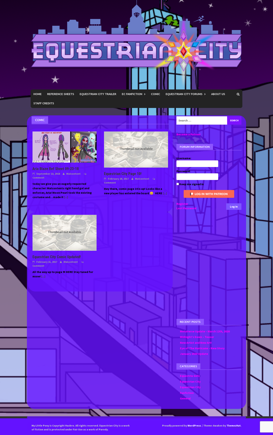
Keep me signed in (191, 184)
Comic (155, 94)
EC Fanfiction (132, 94)
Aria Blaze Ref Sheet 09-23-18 (55, 168)
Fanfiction (187, 393)
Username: (183, 158)
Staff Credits (43, 103)
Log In (234, 206)
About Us (218, 94)
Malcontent (73, 173)
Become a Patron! (188, 134)
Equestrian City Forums (184, 94)
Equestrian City (190, 381)
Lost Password (186, 208)
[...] (66, 197)
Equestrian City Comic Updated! (56, 257)
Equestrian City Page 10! (123, 173)
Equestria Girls (190, 376)
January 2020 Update (194, 354)
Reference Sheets (60, 94)
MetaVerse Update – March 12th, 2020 (205, 331)
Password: (183, 171)
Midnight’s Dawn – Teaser (197, 337)
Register (182, 204)
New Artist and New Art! (196, 342)
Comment (38, 177)
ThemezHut (234, 425)
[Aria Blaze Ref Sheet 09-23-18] (64, 147)
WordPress (194, 425)
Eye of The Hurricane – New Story (202, 348)
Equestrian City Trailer (98, 94)
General (185, 398)
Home (37, 94)
